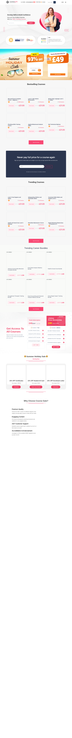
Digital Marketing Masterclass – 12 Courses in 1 (55, 223)
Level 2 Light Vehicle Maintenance (33, 99)
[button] (61, 40)
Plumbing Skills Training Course (14, 125)
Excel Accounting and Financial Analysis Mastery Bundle (35, 296)
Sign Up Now (48, 166)
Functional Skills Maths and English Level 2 (55, 198)
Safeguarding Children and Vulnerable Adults (35, 198)
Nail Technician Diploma (54, 124)
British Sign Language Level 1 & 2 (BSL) (55, 99)
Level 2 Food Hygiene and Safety (14, 198)
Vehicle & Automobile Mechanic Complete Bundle (16, 269)
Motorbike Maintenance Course (36, 222)
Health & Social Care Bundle (55, 268)
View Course (11, 105)
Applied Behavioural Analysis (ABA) (35, 125)
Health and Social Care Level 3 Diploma (15, 223)
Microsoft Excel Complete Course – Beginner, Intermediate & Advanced (14, 99)
